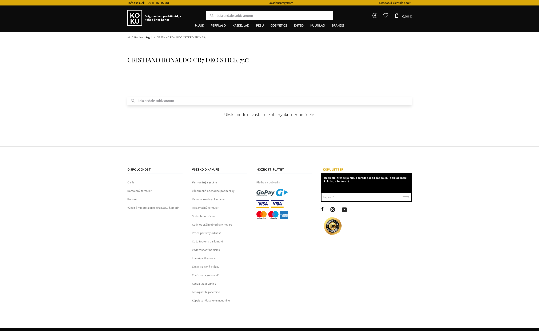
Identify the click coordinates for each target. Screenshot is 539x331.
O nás (131, 182)
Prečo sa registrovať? (206, 275)
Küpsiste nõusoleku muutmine (211, 300)
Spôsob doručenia (203, 216)
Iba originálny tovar (204, 258)
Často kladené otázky (205, 267)
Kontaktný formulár (139, 191)
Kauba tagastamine (204, 283)
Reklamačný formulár (205, 208)
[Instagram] (332, 209)
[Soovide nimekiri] (385, 15)
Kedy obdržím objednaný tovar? (212, 224)
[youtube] (344, 209)
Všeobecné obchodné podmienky (213, 191)
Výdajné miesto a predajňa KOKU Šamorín (153, 208)
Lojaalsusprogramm (270, 3)
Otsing (210, 15)
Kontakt (132, 199)
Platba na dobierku (268, 182)
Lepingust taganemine (206, 292)
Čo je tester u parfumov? (207, 241)
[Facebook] (322, 209)
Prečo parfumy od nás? (206, 233)
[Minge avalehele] (129, 37)
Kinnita (406, 197)
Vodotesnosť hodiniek (206, 250)
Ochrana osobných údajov (208, 199)
